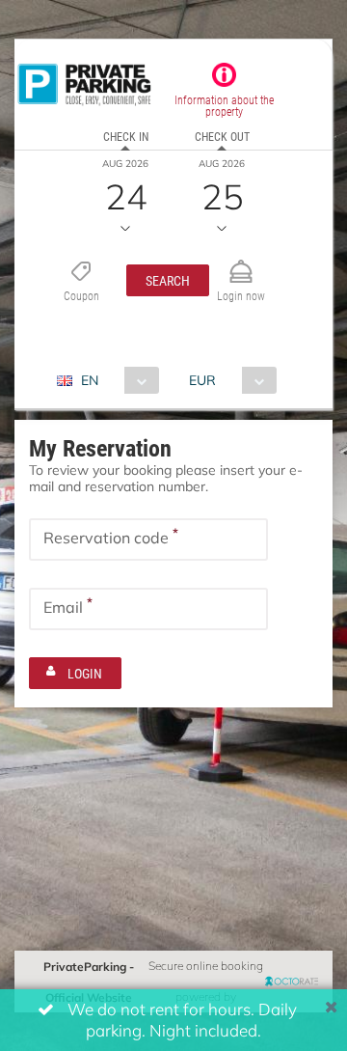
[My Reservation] (241, 263)
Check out (222, 136)
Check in (125, 136)
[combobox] (115, 380)
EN (89, 380)
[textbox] (148, 539)
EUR (202, 380)
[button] (167, 280)
